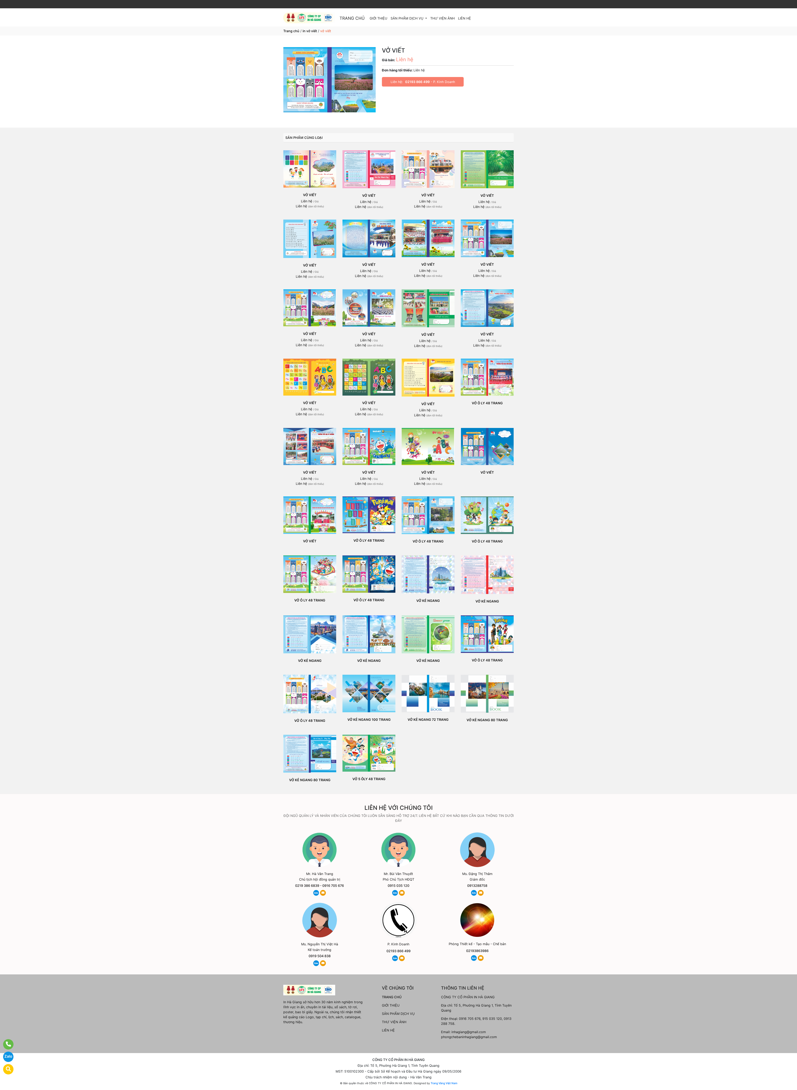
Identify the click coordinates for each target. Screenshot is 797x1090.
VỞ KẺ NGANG (428, 601)
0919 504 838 (320, 956)
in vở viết (310, 31)
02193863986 (477, 951)
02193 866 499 (417, 82)
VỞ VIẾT (310, 195)
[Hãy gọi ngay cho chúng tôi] (5, 1044)
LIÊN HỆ (464, 18)
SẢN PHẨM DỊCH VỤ (407, 18)
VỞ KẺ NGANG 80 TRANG (487, 720)
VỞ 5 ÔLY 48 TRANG (368, 779)
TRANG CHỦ (352, 18)
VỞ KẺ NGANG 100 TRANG (369, 719)
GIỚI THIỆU (378, 18)
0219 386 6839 (307, 885)
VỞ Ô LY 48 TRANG (487, 403)
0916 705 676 (333, 885)
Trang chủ (291, 31)
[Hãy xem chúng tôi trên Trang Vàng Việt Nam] (5, 1069)
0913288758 (477, 885)
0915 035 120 (398, 885)
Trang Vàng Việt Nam (444, 1083)
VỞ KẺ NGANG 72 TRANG (428, 719)
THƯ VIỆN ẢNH (442, 18)
